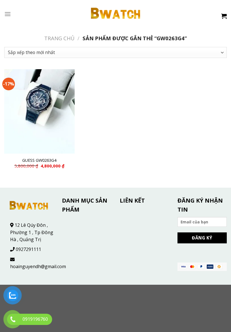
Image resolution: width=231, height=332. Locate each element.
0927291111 (28, 249)
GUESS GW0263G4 (39, 160)
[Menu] (7, 14)
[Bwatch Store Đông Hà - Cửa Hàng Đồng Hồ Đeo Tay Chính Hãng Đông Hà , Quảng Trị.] (115, 14)
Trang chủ (59, 38)
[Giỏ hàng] (224, 16)
